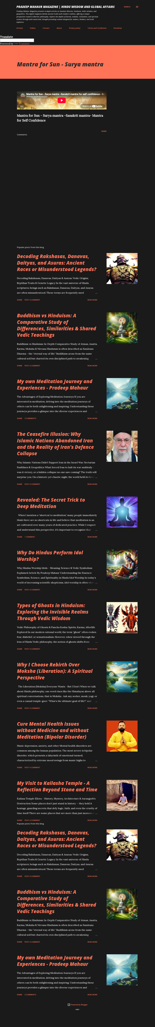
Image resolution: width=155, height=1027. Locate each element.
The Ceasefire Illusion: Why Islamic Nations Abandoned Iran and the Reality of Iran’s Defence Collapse (55, 444)
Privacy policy (74, 28)
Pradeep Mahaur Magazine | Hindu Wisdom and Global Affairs (65, 7)
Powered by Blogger (79, 1004)
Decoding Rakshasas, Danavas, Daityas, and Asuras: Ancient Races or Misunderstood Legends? (56, 263)
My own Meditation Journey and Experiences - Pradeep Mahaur (54, 384)
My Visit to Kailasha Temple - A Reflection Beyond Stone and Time (57, 786)
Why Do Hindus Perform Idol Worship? (50, 555)
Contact (46, 28)
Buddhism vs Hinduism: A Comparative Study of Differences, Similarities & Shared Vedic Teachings (56, 325)
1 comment (30, 537)
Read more (92, 300)
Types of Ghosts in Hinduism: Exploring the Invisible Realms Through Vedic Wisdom (52, 612)
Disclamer (118, 28)
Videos (32, 28)
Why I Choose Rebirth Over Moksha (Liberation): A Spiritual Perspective (55, 671)
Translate (24, 43)
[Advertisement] (58, 216)
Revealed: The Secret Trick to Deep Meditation (51, 503)
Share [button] (104, 131)
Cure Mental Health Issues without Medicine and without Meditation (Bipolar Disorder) (53, 730)
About (59, 28)
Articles (19, 28)
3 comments (30, 418)
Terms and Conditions (97, 28)
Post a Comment (32, 300)
